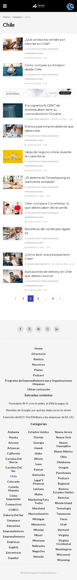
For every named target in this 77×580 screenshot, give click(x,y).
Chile (27, 16)
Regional (63, 483)
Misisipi (39, 529)
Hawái (38, 448)
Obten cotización (38, 389)
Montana (39, 540)
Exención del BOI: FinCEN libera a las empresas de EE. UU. (38, 417)
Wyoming (63, 560)
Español (13, 558)
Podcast (38, 375)
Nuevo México (63, 451)
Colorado (13, 481)
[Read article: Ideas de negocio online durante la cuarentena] (13, 157)
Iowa (38, 464)
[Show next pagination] (61, 298)
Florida (38, 437)
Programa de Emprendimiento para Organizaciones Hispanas (38, 382)
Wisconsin (63, 554)
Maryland (38, 508)
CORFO (13, 509)
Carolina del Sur (13, 469)
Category (17, 16)
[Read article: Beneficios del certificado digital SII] (13, 234)
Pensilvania (63, 472)
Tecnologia (63, 508)
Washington (63, 549)
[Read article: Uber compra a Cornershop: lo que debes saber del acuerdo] (13, 208)
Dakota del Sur (13, 515)
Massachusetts (38, 513)
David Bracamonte (39, 119)
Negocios (38, 551)
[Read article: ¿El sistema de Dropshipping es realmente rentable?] (13, 183)
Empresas (13, 542)
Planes (38, 370)
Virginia (63, 535)
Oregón (63, 467)
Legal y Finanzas (38, 481)
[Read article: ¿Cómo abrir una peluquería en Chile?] (13, 260)
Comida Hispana (13, 488)
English (13, 547)
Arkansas (13, 448)
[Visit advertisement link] (38, 93)
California (13, 453)
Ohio (63, 456)
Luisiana (38, 489)
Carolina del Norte (13, 460)
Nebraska (38, 545)
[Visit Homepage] (38, 6)
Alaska (13, 437)
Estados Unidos (38, 432)
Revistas (63, 497)
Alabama (13, 432)
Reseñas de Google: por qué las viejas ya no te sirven (38, 410)
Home (6, 16)
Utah (63, 524)
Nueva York (63, 437)
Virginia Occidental (63, 542)
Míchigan (38, 519)
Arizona (13, 442)
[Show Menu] (5, 6)
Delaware (13, 520)
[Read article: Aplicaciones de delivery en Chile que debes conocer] (13, 277)
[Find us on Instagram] (47, 329)
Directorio (39, 353)
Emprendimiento (14, 536)
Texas (64, 519)
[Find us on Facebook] (20, 329)
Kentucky (38, 474)
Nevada (39, 556)
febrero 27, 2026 (35, 196)
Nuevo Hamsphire (63, 444)
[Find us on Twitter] (29, 329)
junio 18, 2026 (33, 58)
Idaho (38, 453)
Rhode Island (63, 503)
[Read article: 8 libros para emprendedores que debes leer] (13, 131)
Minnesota (38, 524)
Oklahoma (63, 462)
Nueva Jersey (63, 432)
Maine (39, 494)
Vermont (63, 529)
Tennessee (63, 513)
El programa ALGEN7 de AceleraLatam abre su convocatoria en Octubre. (43, 110)
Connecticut (13, 504)
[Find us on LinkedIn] (57, 329)
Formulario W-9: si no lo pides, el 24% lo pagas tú (38, 403)
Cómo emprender (13, 497)
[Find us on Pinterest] (38, 329)
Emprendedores (13, 531)
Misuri (38, 535)
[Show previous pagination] (16, 298)
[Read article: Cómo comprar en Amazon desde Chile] (13, 70)
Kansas (38, 469)
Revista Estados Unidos (63, 490)
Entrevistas (13, 552)
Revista (38, 359)
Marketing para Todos (38, 501)
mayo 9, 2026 (60, 119)
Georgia (38, 442)
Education (13, 525)
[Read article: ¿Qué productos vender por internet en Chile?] (13, 44)
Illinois (38, 458)
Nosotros (38, 364)
